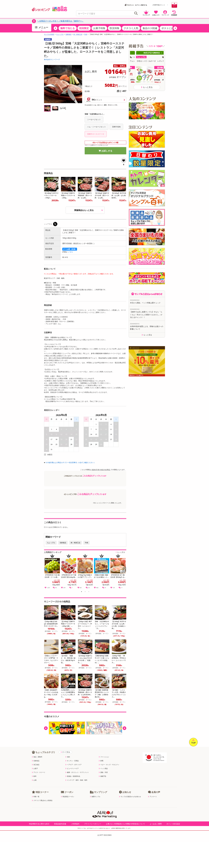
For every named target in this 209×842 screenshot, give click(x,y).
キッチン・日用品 (73, 760)
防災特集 (114, 28)
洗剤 (68, 757)
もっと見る (121, 552)
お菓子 (36, 768)
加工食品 (36, 764)
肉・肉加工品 (77, 34)
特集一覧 (36, 796)
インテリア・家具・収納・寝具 (77, 780)
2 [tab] (85, 592)
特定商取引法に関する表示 (39, 824)
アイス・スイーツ (39, 772)
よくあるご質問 (156, 824)
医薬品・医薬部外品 (73, 776)
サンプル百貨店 (49, 34)
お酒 (35, 780)
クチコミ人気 (131, 28)
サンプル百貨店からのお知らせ (131, 796)
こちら (70, 252)
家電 (101, 760)
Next (124, 572)
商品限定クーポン (68, 796)
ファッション (104, 757)
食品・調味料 (38, 757)
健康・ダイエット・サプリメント (78, 772)
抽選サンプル (96, 796)
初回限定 (84, 28)
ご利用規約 (75, 824)
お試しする (106, 150)
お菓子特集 (99, 28)
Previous (47, 572)
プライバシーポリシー (92, 824)
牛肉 (85, 34)
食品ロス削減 (150, 28)
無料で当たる (67, 28)
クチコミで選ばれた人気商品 (43, 800)
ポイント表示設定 (173, 824)
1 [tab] (81, 592)
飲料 (35, 776)
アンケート (153, 796)
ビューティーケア (73, 768)
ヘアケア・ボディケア (74, 764)
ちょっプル (59, 34)
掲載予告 (103, 776)
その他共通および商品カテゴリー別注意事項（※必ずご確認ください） (70, 462)
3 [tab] (88, 592)
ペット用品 (104, 768)
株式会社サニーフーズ (52, 59)
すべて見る (66, 752)
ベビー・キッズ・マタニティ (109, 764)
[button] (55, 28)
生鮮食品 (68, 34)
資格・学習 (104, 772)
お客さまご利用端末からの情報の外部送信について (125, 824)
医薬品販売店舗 (60, 824)
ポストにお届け (169, 28)
